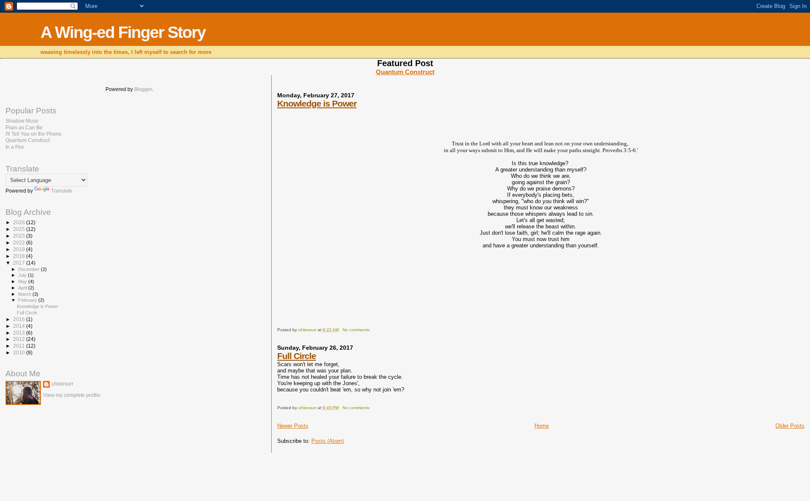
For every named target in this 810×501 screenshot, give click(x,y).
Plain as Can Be (24, 127)
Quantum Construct (405, 71)
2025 (19, 229)
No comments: (357, 329)
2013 (19, 332)
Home (542, 426)
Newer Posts (292, 426)
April (23, 287)
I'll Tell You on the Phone (33, 134)
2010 (19, 352)
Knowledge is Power (316, 103)
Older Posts (790, 426)
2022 (19, 242)
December (29, 269)
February (28, 300)
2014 (19, 326)
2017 (19, 262)
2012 (19, 339)
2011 (19, 345)
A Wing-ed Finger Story (122, 32)
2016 (19, 319)
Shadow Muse (21, 120)
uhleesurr (62, 384)
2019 (19, 249)
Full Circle (296, 356)
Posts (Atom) (327, 441)
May (23, 281)
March (25, 294)
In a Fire (14, 147)
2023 (19, 235)
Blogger (143, 89)
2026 (19, 222)
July (23, 275)
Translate (62, 191)
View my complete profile (71, 395)
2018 (19, 256)
